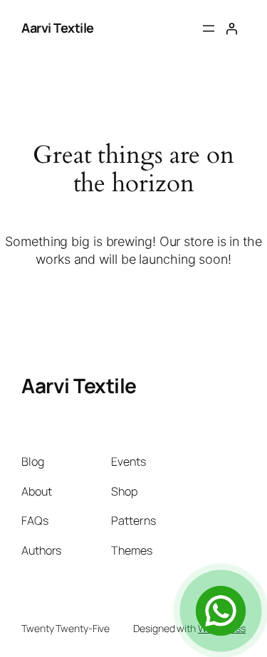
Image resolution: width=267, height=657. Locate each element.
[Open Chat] (221, 611)
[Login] (231, 28)
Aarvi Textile (57, 27)
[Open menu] (208, 28)
